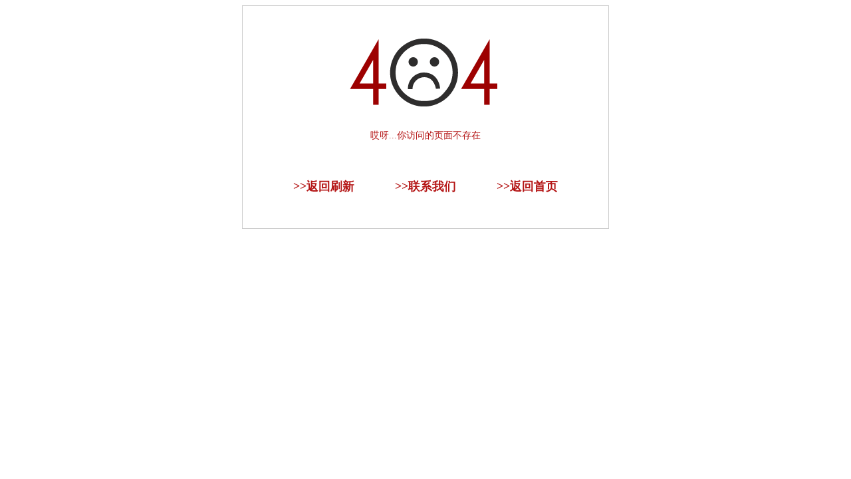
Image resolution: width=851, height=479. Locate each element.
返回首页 (534, 186)
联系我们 (432, 186)
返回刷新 (330, 186)
